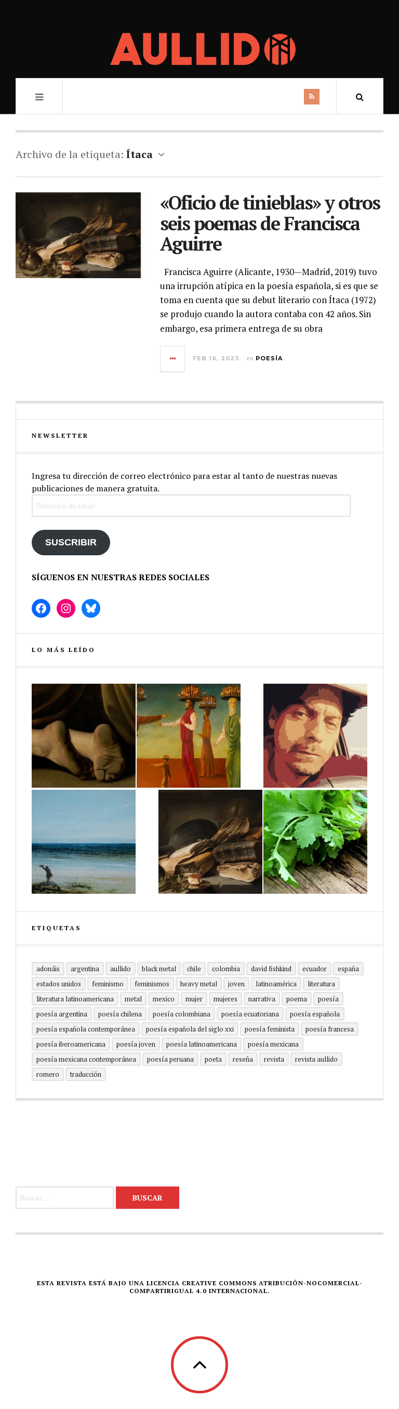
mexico (164, 998)
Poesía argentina (61, 1014)
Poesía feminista (270, 1029)
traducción (85, 1074)
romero (47, 1074)
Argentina (85, 968)
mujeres (225, 998)
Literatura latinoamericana (75, 998)
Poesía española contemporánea (85, 1029)
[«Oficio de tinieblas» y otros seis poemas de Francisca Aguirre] (210, 842)
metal (133, 998)
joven (236, 983)
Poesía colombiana (181, 1014)
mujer (194, 998)
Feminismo (108, 983)
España (348, 968)
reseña (243, 1059)
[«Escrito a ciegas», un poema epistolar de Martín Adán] (84, 842)
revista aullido (316, 1059)
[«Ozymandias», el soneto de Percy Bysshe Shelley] (84, 736)
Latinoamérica (276, 983)
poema (296, 998)
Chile (194, 968)
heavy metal (198, 983)
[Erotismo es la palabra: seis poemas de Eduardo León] (315, 736)
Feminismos (152, 983)
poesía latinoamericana (201, 1044)
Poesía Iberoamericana (70, 1044)
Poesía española (315, 1014)
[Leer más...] (173, 358)
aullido (120, 968)
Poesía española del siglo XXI (190, 1029)
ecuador (314, 968)
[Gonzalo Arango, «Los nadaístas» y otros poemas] (189, 736)
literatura (321, 983)
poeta (213, 1059)
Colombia (226, 968)
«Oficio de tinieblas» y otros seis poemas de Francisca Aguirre (270, 223)
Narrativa (261, 998)
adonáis (48, 968)
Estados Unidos (58, 983)
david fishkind (271, 968)
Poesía (269, 358)
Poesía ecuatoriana (250, 1014)
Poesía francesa (329, 1029)
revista (274, 1059)
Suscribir (71, 542)
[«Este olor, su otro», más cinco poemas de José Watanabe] (315, 842)
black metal (159, 968)
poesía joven (135, 1044)
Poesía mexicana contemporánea (86, 1059)
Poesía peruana (170, 1059)
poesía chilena (120, 1014)
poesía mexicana (273, 1044)
